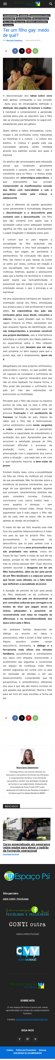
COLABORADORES (10, 15)
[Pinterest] (29, 51)
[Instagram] (28, 1039)
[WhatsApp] (35, 51)
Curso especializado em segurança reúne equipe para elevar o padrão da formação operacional (26, 847)
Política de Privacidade (26, 1050)
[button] (5, 4)
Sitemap (42, 1050)
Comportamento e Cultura (40, 15)
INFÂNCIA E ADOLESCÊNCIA (37, 22)
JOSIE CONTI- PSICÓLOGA (16, 899)
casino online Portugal (27, 933)
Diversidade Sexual (24, 19)
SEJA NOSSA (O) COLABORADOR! (27, 1053)
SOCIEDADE (24, 15)
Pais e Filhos (8, 22)
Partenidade (8, 25)
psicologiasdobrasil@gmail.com (32, 1019)
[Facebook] (15, 51)
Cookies (9, 1050)
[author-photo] (28, 763)
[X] (22, 51)
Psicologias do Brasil (11, 854)
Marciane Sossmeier (40, 19)
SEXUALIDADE (9, 19)
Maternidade (20, 22)
